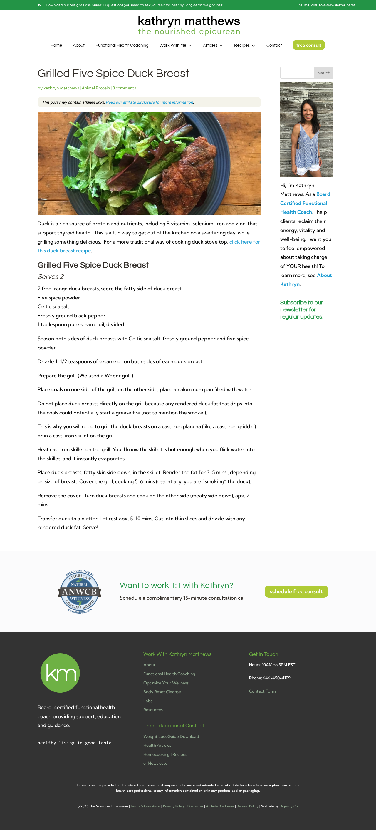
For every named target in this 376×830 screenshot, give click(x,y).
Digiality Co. (289, 806)
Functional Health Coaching (122, 46)
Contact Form (262, 691)
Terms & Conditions (145, 806)
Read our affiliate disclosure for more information (149, 102)
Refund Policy (247, 806)
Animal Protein (96, 88)
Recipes (242, 46)
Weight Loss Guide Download (171, 736)
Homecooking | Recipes (165, 754)
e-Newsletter (156, 763)
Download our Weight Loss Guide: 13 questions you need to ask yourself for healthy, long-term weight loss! (134, 5)
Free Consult (308, 45)
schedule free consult (296, 591)
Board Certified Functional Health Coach (305, 203)
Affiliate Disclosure (220, 806)
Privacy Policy (174, 806)
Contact (274, 46)
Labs (147, 701)
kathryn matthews (61, 88)
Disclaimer (195, 806)
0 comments (124, 88)
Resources (153, 709)
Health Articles (157, 745)
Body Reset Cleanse (162, 691)
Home (56, 46)
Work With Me (173, 46)
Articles (210, 46)
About (79, 46)
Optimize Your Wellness (166, 683)
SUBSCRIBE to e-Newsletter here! (327, 5)
